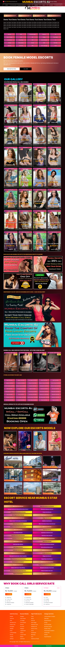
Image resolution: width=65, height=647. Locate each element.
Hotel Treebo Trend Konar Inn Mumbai (47, 538)
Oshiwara (22, 638)
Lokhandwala (13, 632)
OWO (44, 42)
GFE (32, 39)
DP (32, 37)
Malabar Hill (34, 626)
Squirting (9, 45)
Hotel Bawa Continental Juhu (47, 532)
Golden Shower (44, 39)
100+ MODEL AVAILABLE (40, 15)
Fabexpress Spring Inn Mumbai (47, 509)
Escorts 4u (36, 1)
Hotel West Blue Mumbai (18, 544)
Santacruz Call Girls (55, 397)
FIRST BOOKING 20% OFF (11, 15)
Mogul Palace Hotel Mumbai (47, 558)
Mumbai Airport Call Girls (32, 397)
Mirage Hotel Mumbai (47, 556)
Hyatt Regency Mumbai (18, 547)
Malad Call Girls (32, 388)
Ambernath (47, 632)
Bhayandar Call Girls (55, 391)
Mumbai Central (48, 626)
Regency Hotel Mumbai (18, 573)
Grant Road (23, 618)
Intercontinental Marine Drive (47, 547)
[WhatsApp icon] (47, 2)
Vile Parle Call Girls (9, 400)
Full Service (9, 39)
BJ (55, 34)
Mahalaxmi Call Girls (44, 385)
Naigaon (22, 628)
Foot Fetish (55, 37)
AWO (21, 34)
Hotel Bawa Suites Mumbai (47, 535)
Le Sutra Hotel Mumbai (46, 553)
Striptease (21, 45)
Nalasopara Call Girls (9, 391)
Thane (28, 5)
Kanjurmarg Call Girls (32, 391)
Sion (32, 636)
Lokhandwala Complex (49, 616)
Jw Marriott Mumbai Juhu (47, 550)
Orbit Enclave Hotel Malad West (47, 561)
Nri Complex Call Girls (21, 397)
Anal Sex (9, 34)
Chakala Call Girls (9, 397)
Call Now (26, 68)
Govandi (22, 626)
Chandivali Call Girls (21, 391)
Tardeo (11, 636)
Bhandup (33, 634)
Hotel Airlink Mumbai (18, 529)
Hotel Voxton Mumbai (47, 541)
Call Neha (16, 645)
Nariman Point (34, 624)
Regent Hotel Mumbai (47, 573)
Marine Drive (34, 628)
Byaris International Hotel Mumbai (47, 506)
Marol (32, 618)
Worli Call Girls (9, 388)
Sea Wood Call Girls (32, 394)
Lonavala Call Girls (32, 385)
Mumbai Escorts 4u (34, 641)
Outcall (32, 42)
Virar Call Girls (21, 394)
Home (6, 5)
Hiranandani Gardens (49, 630)
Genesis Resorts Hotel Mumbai (18, 517)
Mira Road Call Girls (44, 391)
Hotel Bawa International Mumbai (18, 535)
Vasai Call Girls (9, 394)
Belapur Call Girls (21, 380)
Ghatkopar (33, 632)
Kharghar (12, 626)
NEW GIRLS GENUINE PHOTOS (54, 15)
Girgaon (22, 616)
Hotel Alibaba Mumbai (18, 532)
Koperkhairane (47, 636)
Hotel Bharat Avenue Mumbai (18, 538)
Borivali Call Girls (55, 388)
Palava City (12, 624)
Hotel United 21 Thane (18, 541)
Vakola (21, 632)
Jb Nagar (22, 620)
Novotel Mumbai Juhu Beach (18, 561)
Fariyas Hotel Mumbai (47, 512)
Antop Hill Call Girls (32, 383)
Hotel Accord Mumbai (47, 526)
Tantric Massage (44, 45)
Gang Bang (21, 39)
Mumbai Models (21, 5)
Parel (32, 616)
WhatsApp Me (48, 645)
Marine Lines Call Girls (55, 385)
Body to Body (9, 37)
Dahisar (11, 638)
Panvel (11, 634)
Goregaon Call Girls (21, 388)
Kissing (9, 42)
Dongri (45, 622)
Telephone (8, 594)
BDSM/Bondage (33, 34)
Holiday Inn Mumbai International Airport (18, 526)
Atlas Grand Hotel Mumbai (18, 506)
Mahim (21, 636)
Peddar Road (47, 628)
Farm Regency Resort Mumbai (18, 515)
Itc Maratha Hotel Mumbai (18, 550)
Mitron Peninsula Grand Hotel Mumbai (18, 558)
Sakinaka (46, 618)
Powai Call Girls (44, 400)
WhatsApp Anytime (11, 68)
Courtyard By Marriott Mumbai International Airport (18, 509)
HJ (55, 39)
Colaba (51, 5)
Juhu (44, 5)
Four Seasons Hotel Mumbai (47, 515)
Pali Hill (33, 620)
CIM (21, 37)
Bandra (36, 5)
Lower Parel (23, 634)
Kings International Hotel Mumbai (18, 553)
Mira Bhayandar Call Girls (44, 397)
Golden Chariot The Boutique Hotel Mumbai (18, 520)
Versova (12, 618)
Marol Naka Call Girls (32, 400)
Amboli (46, 634)
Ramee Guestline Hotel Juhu (47, 570)
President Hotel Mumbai (18, 564)
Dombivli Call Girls (21, 400)
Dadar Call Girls (55, 400)
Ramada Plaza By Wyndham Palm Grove (18, 570)
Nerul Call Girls (9, 380)
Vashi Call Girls (55, 380)
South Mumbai (47, 624)
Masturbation (21, 42)
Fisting (44, 37)
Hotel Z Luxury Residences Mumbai (47, 544)
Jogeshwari (23, 630)
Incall (56, 45)
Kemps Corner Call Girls (21, 385)
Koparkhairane (47, 620)
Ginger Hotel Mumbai (47, 517)
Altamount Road (35, 638)
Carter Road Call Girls (55, 383)
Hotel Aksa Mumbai (47, 529)
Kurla (11, 630)
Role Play (55, 42)
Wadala (11, 628)
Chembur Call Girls (21, 383)
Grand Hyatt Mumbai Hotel (18, 523)
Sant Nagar (33, 622)
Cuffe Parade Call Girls (9, 385)
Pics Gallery (14, 5)
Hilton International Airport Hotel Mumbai (47, 523)
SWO (32, 45)
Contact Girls (58, 5)
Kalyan (11, 616)
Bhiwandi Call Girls (55, 394)
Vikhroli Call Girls (44, 380)
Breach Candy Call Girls (44, 383)
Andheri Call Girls (9, 383)
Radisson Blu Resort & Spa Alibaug (18, 567)
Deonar (22, 624)
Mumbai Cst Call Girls (44, 394)
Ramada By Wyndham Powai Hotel (47, 567)
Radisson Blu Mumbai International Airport (47, 564)
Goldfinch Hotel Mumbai (47, 520)
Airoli (32, 630)
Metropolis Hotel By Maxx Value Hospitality (18, 556)
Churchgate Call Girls (32, 380)
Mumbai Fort (13, 622)
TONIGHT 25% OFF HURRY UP (25, 15)
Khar (11, 620)
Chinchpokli (23, 622)
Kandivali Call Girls (44, 388)
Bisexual (44, 34)
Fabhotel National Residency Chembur (18, 512)
